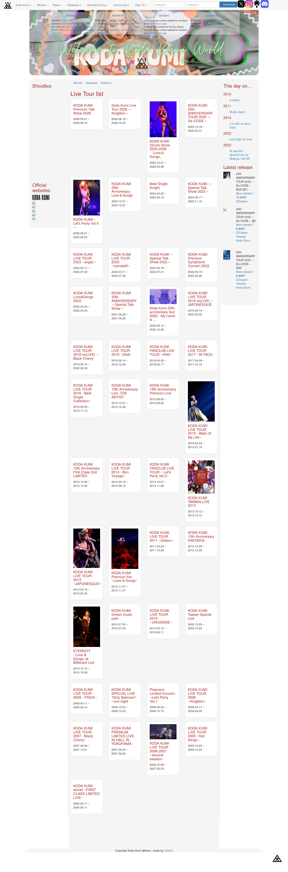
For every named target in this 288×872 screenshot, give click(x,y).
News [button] (56, 5)
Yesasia (241, 236)
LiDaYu (168, 850)
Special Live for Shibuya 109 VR (240, 157)
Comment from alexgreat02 (216, 26)
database (91, 83)
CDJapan (242, 201)
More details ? (245, 193)
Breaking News (75, 15)
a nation (235, 100)
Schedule (118, 15)
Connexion (229, 4)
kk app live (236, 151)
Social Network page (157, 23)
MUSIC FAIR (66, 20)
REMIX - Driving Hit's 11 (121, 20)
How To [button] (140, 5)
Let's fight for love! (241, 139)
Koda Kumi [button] (22, 5)
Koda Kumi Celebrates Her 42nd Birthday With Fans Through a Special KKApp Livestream (73, 30)
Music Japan (237, 112)
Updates (163, 15)
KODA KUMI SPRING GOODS (75, 23)
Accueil (77, 83)
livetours (106, 83)
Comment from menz (213, 23)
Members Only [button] (96, 5)
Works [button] (41, 5)
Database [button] (73, 5)
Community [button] (120, 5)
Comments (211, 15)
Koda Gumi (243, 240)
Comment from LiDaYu (214, 20)
